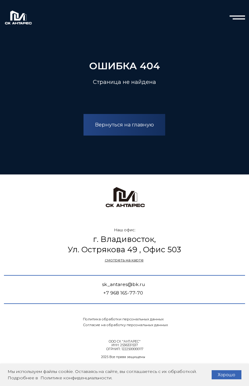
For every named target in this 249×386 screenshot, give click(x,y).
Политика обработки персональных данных (123, 319)
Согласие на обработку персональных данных (125, 325)
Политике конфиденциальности (75, 378)
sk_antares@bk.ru (123, 284)
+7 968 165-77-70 (123, 293)
